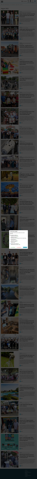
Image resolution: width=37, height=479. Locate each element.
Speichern (25, 247)
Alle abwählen (19, 247)
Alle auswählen (12, 247)
